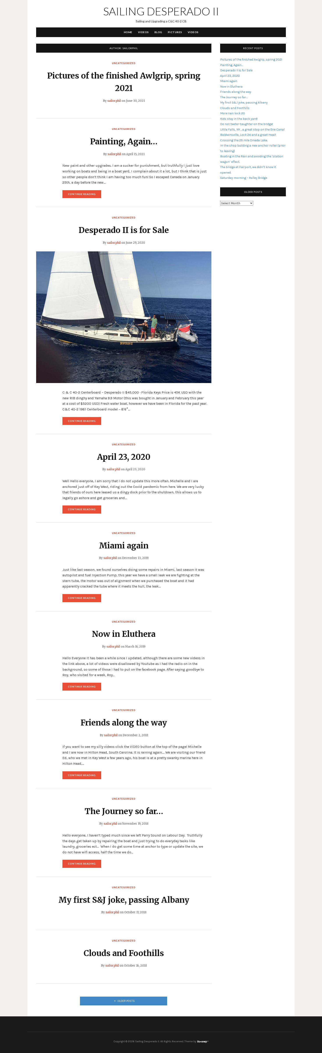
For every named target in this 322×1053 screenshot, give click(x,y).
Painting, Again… (123, 142)
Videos (143, 32)
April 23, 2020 (123, 457)
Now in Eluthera (124, 634)
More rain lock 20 (232, 113)
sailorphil (114, 101)
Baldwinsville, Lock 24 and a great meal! (248, 135)
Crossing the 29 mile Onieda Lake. (243, 140)
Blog (158, 32)
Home (128, 32)
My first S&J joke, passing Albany (123, 900)
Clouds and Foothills (124, 953)
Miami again (124, 546)
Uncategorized (124, 63)
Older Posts (126, 1001)
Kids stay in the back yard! (239, 119)
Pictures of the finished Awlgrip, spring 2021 (251, 59)
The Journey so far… (124, 811)
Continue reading (84, 195)
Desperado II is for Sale (124, 230)
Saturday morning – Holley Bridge (243, 178)
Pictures (175, 32)
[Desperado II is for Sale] (123, 317)
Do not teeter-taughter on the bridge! (246, 124)
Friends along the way (124, 723)
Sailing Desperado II (161, 11)
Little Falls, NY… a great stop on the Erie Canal (252, 129)
